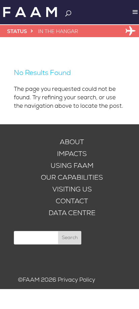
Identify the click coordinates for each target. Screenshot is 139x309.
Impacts (72, 154)
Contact (72, 201)
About (72, 142)
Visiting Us (72, 189)
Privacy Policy (76, 279)
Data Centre (72, 213)
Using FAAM (72, 165)
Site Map (108, 279)
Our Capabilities (72, 177)
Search (70, 237)
